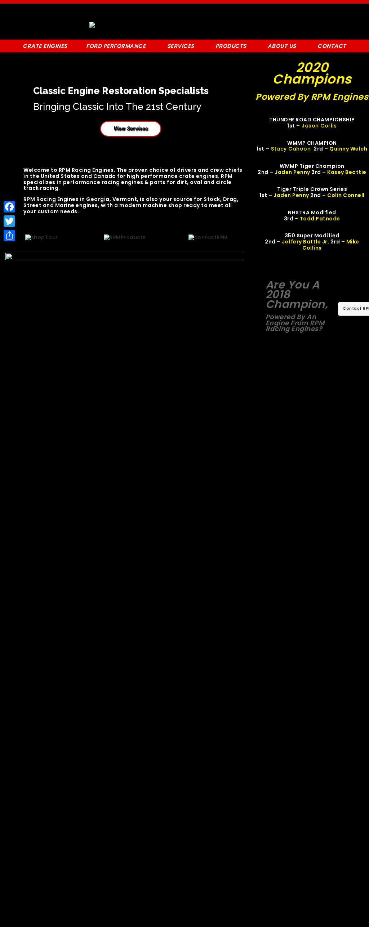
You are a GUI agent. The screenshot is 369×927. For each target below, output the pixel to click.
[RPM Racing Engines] (93, 25)
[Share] (9, 235)
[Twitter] (9, 221)
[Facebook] (9, 207)
